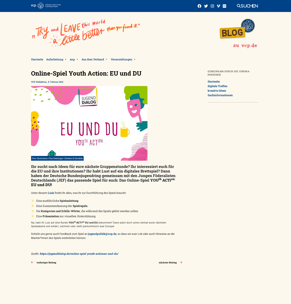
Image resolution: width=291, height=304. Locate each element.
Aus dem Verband (93, 59)
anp (72, 59)
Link (51, 193)
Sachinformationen (220, 95)
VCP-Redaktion (39, 81)
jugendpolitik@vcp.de (102, 234)
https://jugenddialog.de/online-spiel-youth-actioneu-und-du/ (79, 253)
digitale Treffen (217, 86)
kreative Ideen (217, 90)
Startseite (37, 59)
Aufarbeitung (54, 59)
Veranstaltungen (121, 59)
